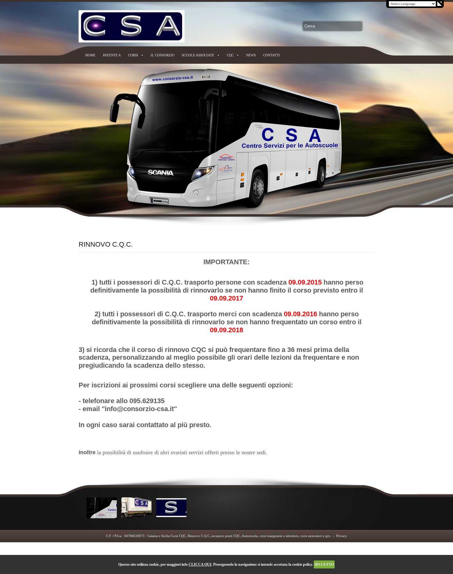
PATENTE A (112, 55)
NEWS (251, 55)
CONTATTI (271, 55)
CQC (230, 55)
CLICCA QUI (200, 564)
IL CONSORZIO (162, 55)
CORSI (133, 55)
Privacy (341, 536)
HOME (90, 55)
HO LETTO (324, 564)
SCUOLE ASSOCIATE (198, 55)
